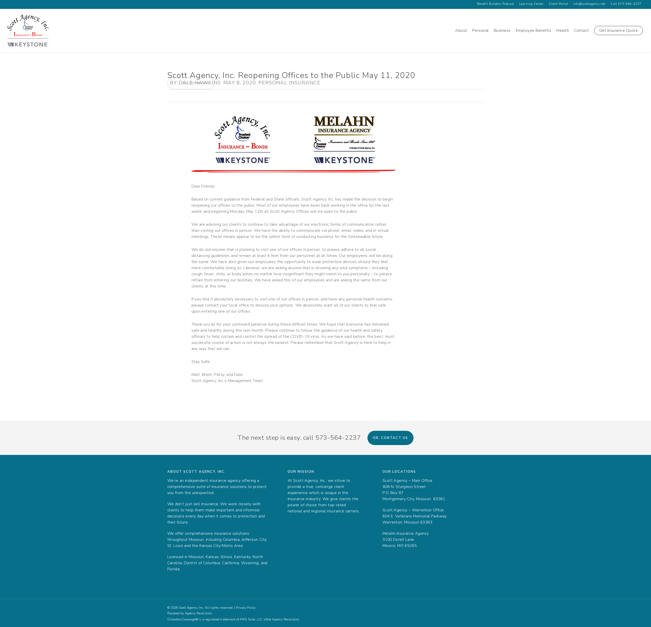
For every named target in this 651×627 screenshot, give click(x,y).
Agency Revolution (198, 613)
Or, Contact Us (390, 438)
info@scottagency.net (589, 4)
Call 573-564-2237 (626, 4)
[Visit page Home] (28, 30)
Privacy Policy (246, 608)
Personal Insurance (289, 82)
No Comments (195, 82)
